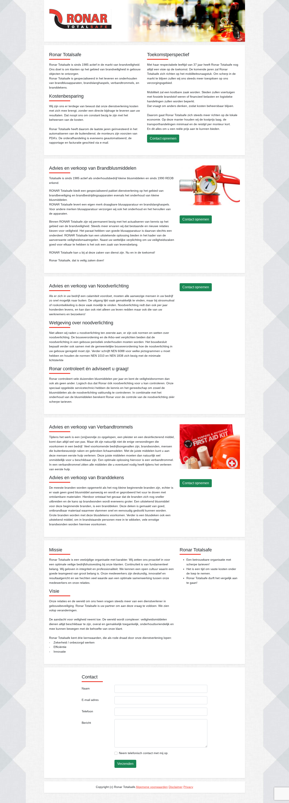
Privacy (188, 787)
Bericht (86, 722)
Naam (86, 688)
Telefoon (87, 711)
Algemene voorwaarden (152, 787)
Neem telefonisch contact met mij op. (143, 753)
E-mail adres (90, 700)
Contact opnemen (163, 138)
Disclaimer (176, 787)
